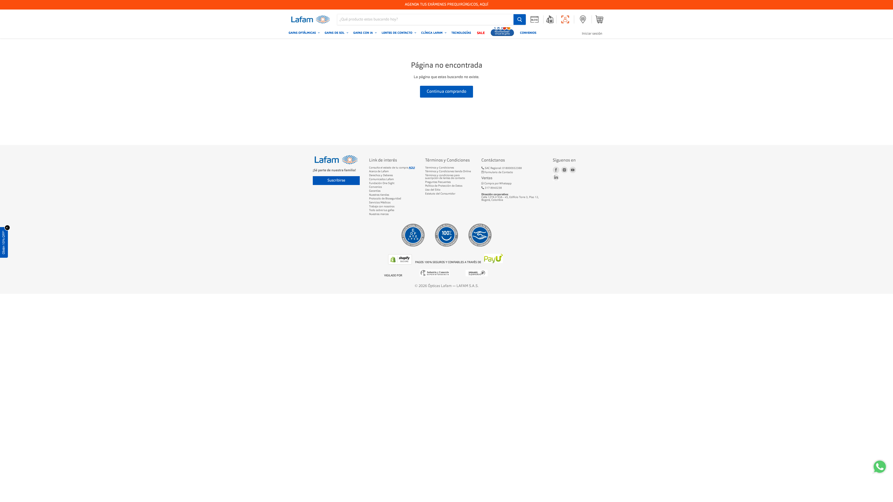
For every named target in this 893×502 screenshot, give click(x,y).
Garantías (374, 191)
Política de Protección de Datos (443, 186)
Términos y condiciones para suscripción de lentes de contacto (445, 177)
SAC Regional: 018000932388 (503, 168)
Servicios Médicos (379, 202)
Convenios (528, 33)
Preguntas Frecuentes (438, 182)
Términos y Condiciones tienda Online (448, 171)
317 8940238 (493, 188)
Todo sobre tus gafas (381, 210)
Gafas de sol (335, 33)
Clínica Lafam (432, 33)
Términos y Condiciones (439, 167)
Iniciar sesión (592, 34)
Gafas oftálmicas (303, 33)
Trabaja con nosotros (381, 206)
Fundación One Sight (381, 183)
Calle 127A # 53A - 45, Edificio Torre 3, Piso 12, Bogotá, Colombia (510, 197)
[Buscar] (519, 19)
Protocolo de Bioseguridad (385, 198)
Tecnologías (461, 33)
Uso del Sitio (432, 189)
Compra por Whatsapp (498, 183)
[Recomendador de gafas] (502, 33)
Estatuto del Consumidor (440, 193)
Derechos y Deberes (381, 175)
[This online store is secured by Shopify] (400, 263)
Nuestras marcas (379, 214)
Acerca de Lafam (379, 171)
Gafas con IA (363, 33)
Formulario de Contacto (498, 172)
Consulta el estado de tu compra (392, 167)
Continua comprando (446, 91)
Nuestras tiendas (379, 195)
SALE (481, 33)
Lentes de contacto (397, 33)
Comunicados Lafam (381, 179)
